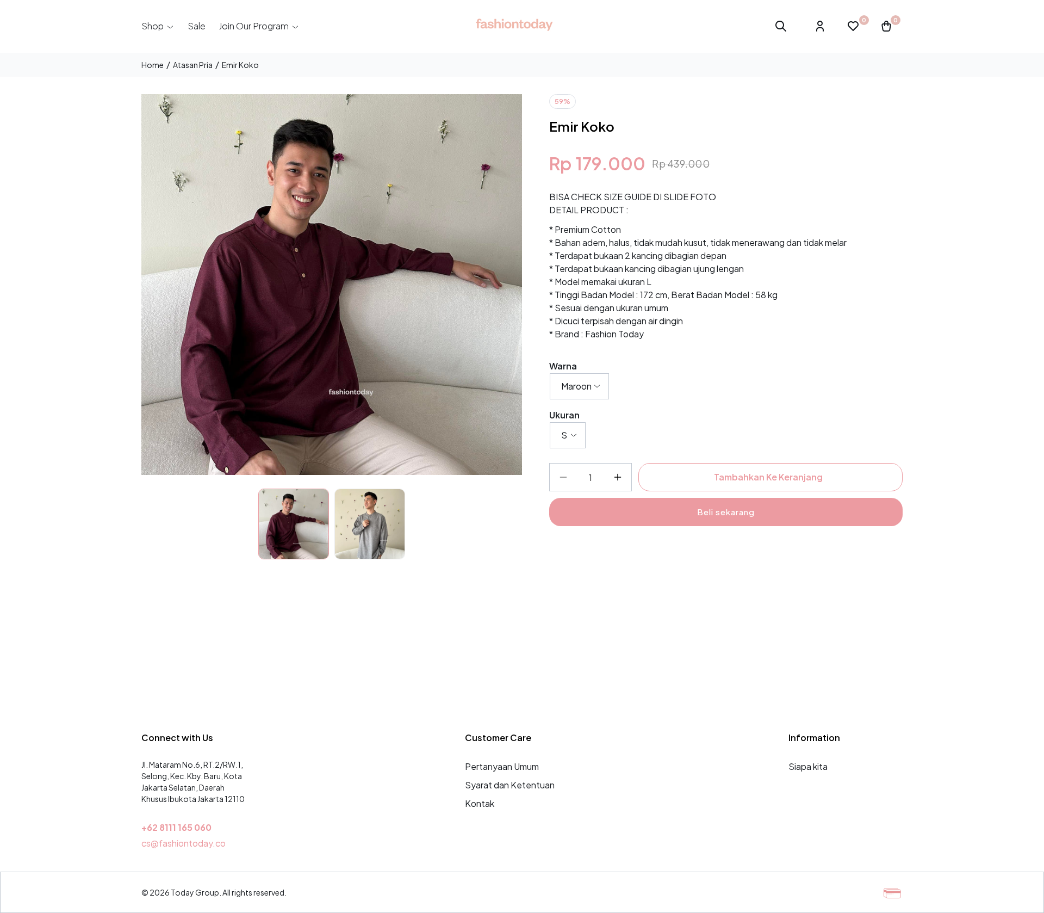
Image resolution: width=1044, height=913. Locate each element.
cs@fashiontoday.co (183, 843)
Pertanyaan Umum (502, 766)
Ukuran (564, 415)
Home (152, 65)
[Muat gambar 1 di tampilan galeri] (293, 524)
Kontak (479, 803)
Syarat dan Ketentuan (510, 785)
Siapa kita (808, 766)
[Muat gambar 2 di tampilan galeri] (369, 524)
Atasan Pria (193, 65)
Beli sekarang (726, 512)
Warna (563, 366)
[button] (158, 26)
